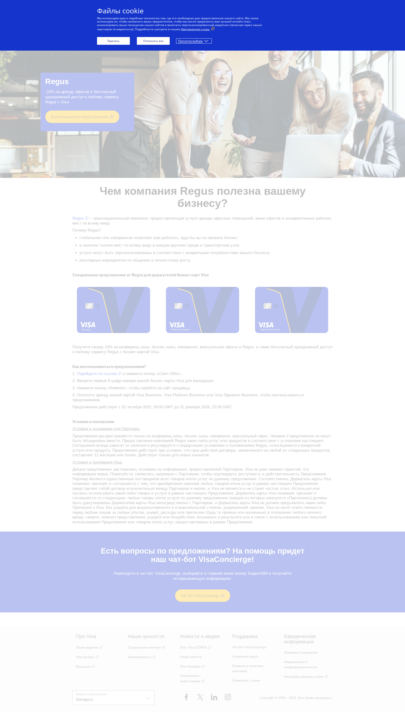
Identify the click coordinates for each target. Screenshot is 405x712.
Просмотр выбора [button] (190, 41)
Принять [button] (113, 41)
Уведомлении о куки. (195, 29)
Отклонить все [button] (153, 41)
